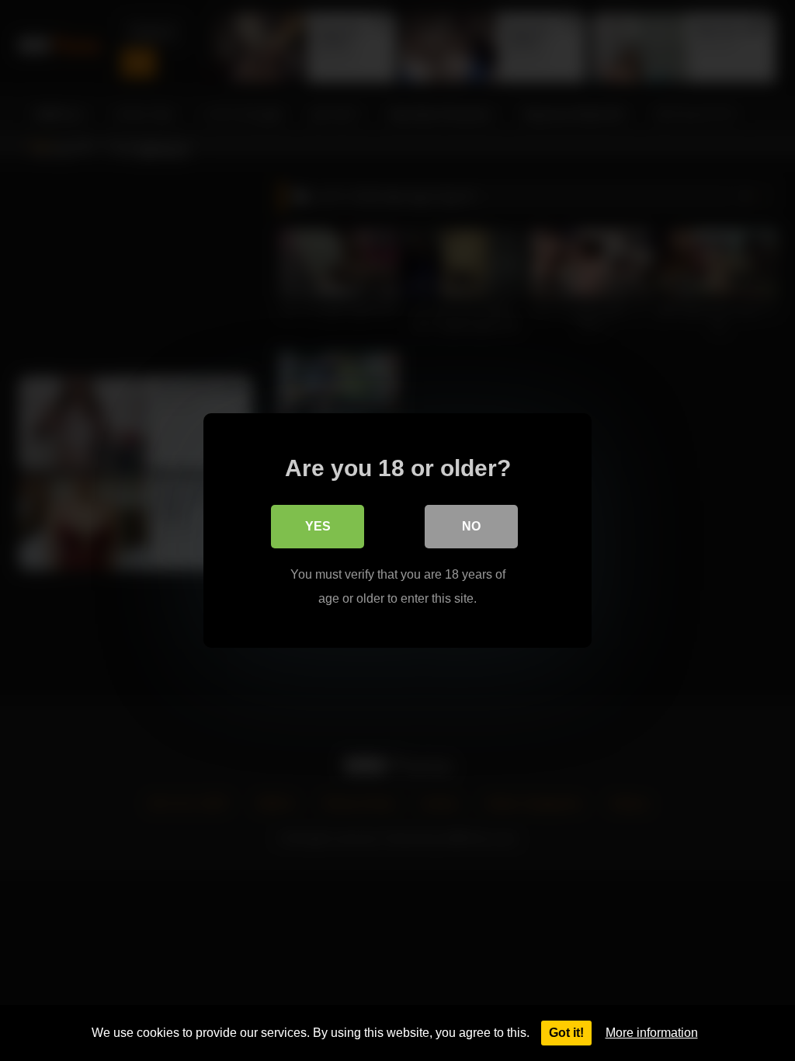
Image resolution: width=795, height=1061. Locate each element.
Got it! (566, 1032)
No (471, 526)
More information (652, 1032)
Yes (318, 526)
